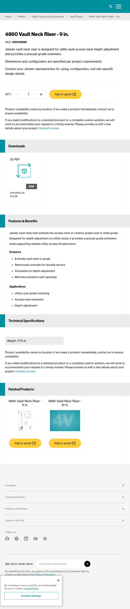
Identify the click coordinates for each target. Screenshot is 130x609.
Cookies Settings (31, 595)
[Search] (111, 6)
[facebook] (7, 538)
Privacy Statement (45, 574)
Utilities (22, 16)
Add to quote (63, 94)
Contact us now (49, 128)
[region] (31, 590)
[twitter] (16, 538)
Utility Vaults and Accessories (48, 16)
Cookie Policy (31, 588)
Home (8, 16)
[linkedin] (26, 538)
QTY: (8, 94)
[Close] (58, 580)
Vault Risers (76, 16)
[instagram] (45, 538)
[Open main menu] (118, 6)
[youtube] (35, 538)
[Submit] (87, 564)
